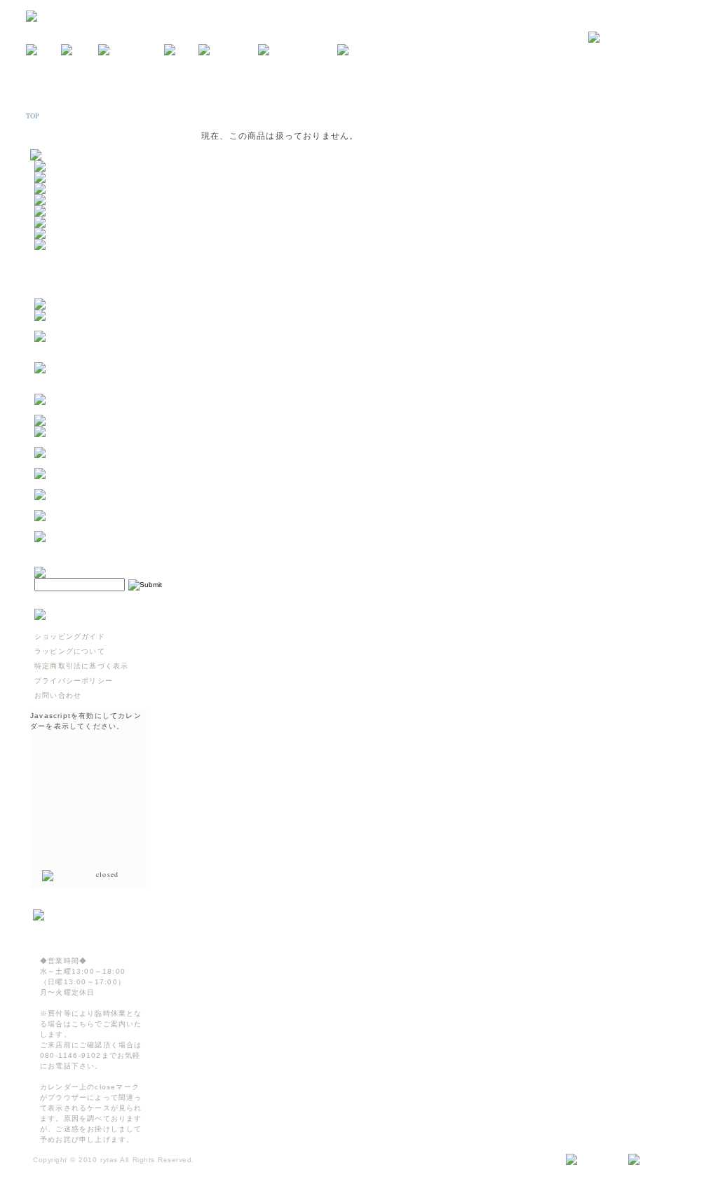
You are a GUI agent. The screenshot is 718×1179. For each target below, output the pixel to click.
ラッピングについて (69, 651)
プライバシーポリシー (73, 680)
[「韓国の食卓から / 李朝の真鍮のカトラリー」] (103, 442)
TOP (33, 116)
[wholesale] (366, 50)
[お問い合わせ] (640, 38)
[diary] (181, 50)
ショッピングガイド (69, 636)
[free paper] (228, 50)
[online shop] (131, 50)
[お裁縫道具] (59, 233)
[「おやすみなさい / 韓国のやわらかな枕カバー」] (103, 463)
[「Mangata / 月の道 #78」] (91, 421)
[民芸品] (51, 200)
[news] (43, 50)
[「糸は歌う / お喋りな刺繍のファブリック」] (103, 484)
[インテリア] (59, 189)
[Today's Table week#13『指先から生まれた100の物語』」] (103, 505)
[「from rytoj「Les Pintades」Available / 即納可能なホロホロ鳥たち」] (103, 388)
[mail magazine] (297, 50)
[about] (79, 50)
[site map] (591, 1160)
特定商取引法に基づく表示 (81, 666)
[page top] (654, 1160)
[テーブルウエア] (67, 177)
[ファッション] (63, 222)
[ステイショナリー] (71, 211)
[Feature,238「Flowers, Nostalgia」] (103, 547)
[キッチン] (55, 166)
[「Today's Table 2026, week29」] (103, 409)
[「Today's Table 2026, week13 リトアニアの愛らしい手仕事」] (103, 526)
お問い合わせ (57, 695)
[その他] (51, 245)
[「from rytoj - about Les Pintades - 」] (103, 325)
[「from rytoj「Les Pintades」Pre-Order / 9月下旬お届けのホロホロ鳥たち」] (103, 357)
